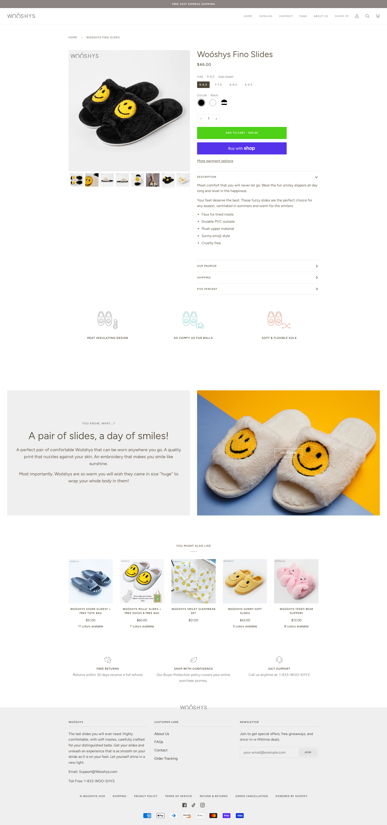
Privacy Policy (145, 796)
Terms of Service (178, 796)
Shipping (204, 277)
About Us (161, 734)
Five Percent (207, 289)
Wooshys (90, 796)
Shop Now (288, 452)
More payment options (215, 161)
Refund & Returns (214, 796)
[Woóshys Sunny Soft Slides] (245, 581)
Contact (161, 750)
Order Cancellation (251, 796)
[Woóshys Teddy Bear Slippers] (296, 581)
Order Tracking (166, 758)
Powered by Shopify (291, 796)
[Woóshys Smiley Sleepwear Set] (193, 581)
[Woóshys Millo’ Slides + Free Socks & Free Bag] (142, 581)
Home (73, 37)
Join (307, 752)
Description (206, 176)
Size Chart (226, 77)
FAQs (158, 742)
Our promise (207, 265)
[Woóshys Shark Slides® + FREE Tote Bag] (91, 581)
